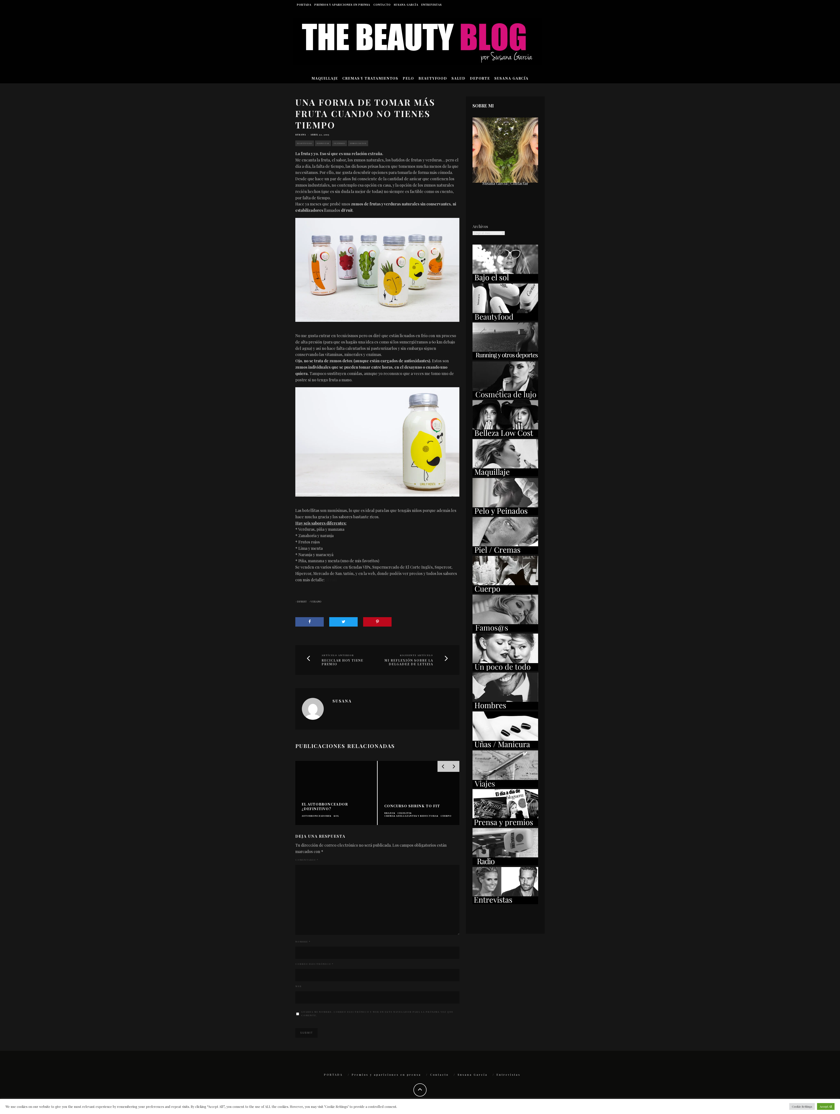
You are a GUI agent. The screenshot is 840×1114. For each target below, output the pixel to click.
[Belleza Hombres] (505, 708)
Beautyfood (304, 143)
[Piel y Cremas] (505, 552)
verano (316, 601)
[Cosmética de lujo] (505, 397)
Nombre (302, 941)
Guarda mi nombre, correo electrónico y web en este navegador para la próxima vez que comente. (377, 1013)
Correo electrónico (314, 963)
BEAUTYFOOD (432, 78)
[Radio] (505, 863)
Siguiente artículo (416, 655)
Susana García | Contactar (505, 183)
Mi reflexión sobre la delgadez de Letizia (409, 662)
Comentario (306, 859)
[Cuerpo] (505, 591)
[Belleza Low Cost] (505, 435)
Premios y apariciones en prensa (342, 4)
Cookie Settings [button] (802, 1106)
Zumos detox (358, 143)
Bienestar (323, 143)
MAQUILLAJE (325, 78)
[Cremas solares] (505, 280)
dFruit (331, 579)
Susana (300, 134)
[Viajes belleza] (505, 786)
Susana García (406, 4)
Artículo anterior (338, 655)
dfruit (302, 601)
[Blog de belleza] (505, 669)
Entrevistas (431, 4)
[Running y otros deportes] (505, 358)
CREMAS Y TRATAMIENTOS (370, 78)
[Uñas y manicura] (505, 747)
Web (298, 986)
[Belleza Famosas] (505, 630)
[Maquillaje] (505, 474)
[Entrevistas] (505, 902)
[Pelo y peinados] (505, 513)
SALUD (459, 78)
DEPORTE (480, 78)
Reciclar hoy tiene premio (342, 662)
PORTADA (304, 4)
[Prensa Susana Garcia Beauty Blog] (505, 824)
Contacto (382, 4)
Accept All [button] (826, 1106)
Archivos (480, 226)
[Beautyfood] (505, 319)
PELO (408, 78)
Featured (339, 143)
